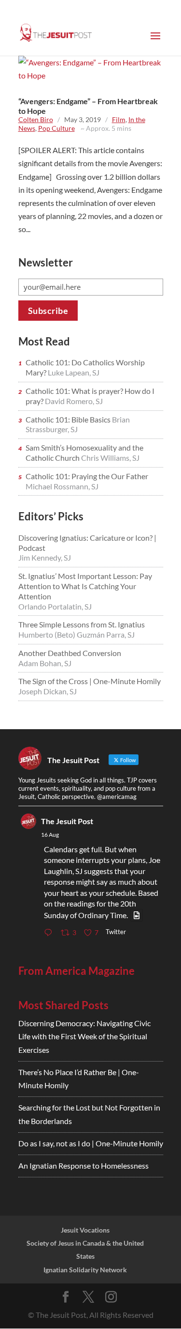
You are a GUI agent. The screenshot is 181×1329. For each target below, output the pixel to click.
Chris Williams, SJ (110, 457)
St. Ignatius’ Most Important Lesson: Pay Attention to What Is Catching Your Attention (85, 586)
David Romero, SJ (74, 401)
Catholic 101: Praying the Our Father (87, 476)
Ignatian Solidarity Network (85, 1270)
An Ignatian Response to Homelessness (83, 1165)
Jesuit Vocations (85, 1230)
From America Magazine (76, 970)
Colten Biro (35, 119)
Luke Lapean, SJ (73, 372)
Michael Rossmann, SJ (62, 486)
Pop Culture (56, 128)
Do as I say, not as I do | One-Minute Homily (90, 1143)
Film (118, 119)
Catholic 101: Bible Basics (69, 419)
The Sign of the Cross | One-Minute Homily (89, 681)
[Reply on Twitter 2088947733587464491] (50, 932)
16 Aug (50, 834)
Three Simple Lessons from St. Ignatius (81, 624)
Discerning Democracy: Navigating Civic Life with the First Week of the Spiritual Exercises (84, 1036)
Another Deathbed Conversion (69, 652)
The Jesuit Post (67, 821)
